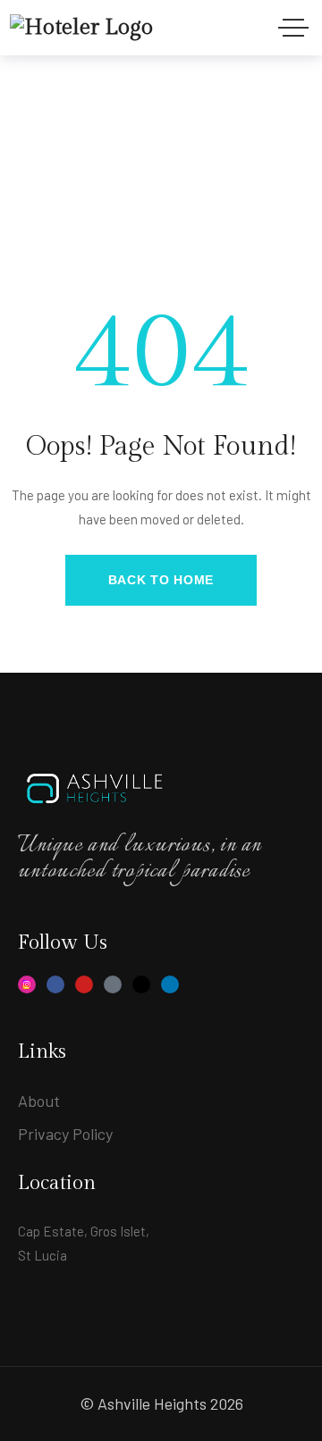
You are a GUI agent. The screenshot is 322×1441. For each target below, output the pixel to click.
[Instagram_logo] (27, 984)
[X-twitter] (141, 984)
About (39, 1100)
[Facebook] (55, 984)
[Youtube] (84, 984)
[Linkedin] (170, 984)
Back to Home (161, 580)
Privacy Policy (65, 1134)
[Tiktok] (113, 984)
